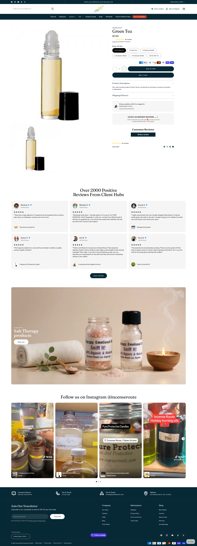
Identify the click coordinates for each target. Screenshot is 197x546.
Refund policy (38, 543)
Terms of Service (136, 517)
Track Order (134, 521)
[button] (184, 9)
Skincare (162, 521)
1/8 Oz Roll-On (154, 56)
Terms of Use (32, 521)
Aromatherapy (163, 524)
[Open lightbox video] (32, 440)
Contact (104, 513)
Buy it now (143, 75)
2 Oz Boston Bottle (121, 56)
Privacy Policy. (42, 521)
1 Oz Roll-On (133, 50)
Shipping (114, 41)
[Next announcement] (132, 2)
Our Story (105, 510)
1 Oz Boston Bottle (148, 50)
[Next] (183, 438)
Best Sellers (163, 510)
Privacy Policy (135, 513)
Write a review (143, 134)
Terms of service (57, 543)
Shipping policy (68, 543)
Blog (103, 521)
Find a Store (106, 524)
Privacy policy (47, 543)
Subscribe (57, 517)
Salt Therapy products (26, 333)
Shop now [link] (21, 342)
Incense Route (19, 543)
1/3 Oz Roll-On (119, 50)
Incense (161, 513)
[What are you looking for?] (52, 8)
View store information (126, 108)
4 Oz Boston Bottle (138, 56)
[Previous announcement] (64, 2)
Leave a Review (98, 276)
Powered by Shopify (28, 543)
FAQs (104, 517)
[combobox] (33, 8)
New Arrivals (163, 517)
